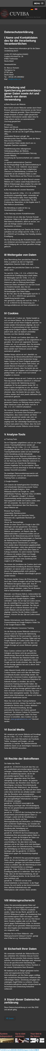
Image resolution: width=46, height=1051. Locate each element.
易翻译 (36, 1050)
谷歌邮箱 (19, 1050)
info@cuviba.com (14, 79)
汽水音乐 (3, 1050)
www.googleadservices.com (21, 719)
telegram (26, 1050)
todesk (31, 1050)
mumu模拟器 (11, 1050)
